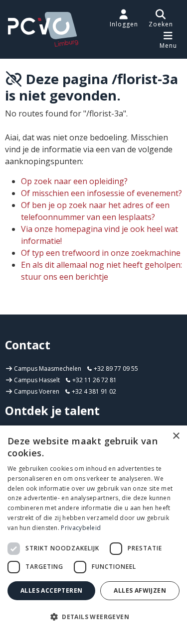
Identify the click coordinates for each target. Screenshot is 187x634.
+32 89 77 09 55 (115, 368)
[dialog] (93, 529)
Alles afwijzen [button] (140, 590)
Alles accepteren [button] (51, 590)
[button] (161, 18)
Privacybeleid (81, 528)
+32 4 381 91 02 (93, 391)
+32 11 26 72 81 (94, 380)
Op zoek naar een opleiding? (74, 181)
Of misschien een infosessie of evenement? (101, 193)
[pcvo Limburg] (43, 29)
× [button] (176, 436)
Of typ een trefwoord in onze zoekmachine (101, 252)
